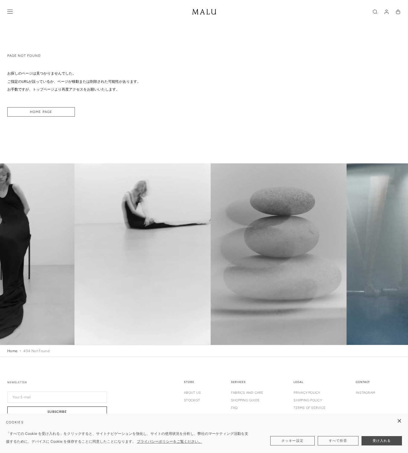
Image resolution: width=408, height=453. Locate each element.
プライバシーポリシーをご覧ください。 (169, 441)
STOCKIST (192, 400)
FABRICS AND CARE (247, 393)
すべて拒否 (338, 441)
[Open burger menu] (10, 11)
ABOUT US (192, 393)
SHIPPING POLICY (308, 400)
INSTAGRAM (365, 393)
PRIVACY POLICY (307, 393)
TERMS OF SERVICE (310, 408)
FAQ (234, 408)
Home (12, 351)
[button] (375, 11)
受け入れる (382, 441)
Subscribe (57, 412)
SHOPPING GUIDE (245, 400)
